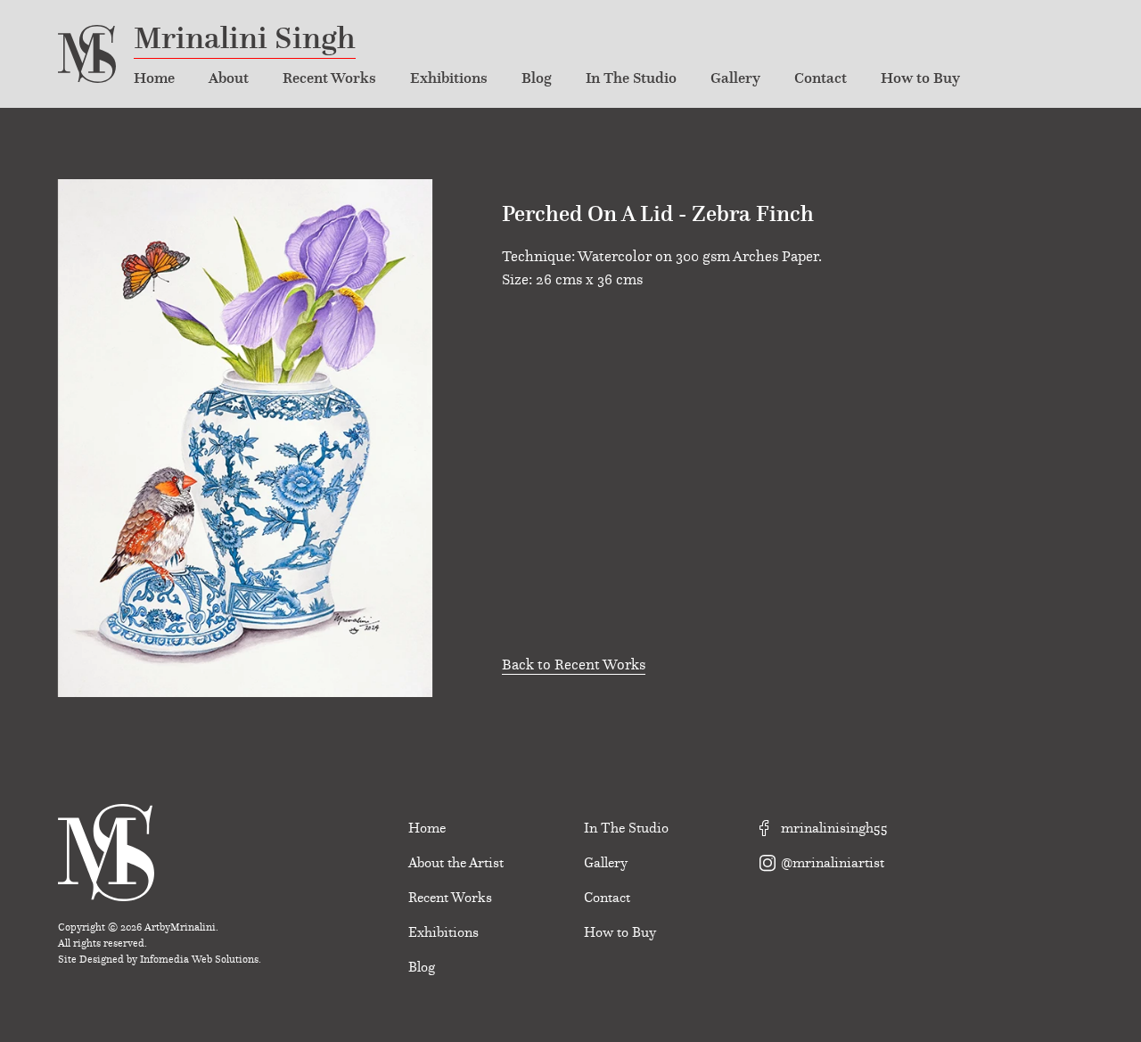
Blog (536, 78)
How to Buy (920, 78)
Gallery (735, 78)
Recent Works (329, 78)
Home (154, 78)
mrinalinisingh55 (832, 828)
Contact (820, 78)
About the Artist (456, 863)
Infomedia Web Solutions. (200, 959)
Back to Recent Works (573, 664)
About (229, 78)
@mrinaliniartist (830, 863)
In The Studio (631, 78)
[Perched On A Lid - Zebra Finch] (245, 435)
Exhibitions (449, 78)
